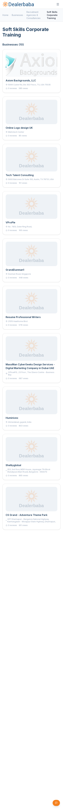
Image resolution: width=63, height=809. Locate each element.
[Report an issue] (56, 803)
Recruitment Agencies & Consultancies (33, 15)
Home (5, 15)
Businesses (17, 15)
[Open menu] (58, 4)
